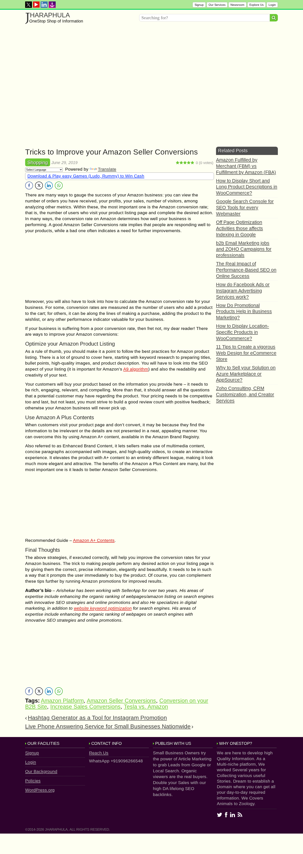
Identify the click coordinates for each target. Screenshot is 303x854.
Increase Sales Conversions (85, 707)
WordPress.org (40, 790)
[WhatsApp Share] (59, 185)
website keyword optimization (103, 608)
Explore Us (256, 4)
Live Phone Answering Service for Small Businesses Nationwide (108, 726)
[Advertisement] (151, 57)
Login (272, 4)
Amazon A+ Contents (94, 540)
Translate (107, 169)
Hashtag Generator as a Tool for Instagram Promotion (97, 718)
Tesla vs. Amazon (146, 707)
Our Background (41, 771)
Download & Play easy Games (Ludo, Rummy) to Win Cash (85, 176)
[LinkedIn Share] (49, 185)
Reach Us (98, 752)
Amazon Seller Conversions (121, 701)
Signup (199, 4)
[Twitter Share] (39, 185)
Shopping (37, 162)
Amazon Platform (62, 701)
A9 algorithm (135, 369)
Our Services (217, 4)
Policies (33, 780)
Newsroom (237, 4)
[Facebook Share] (29, 185)
